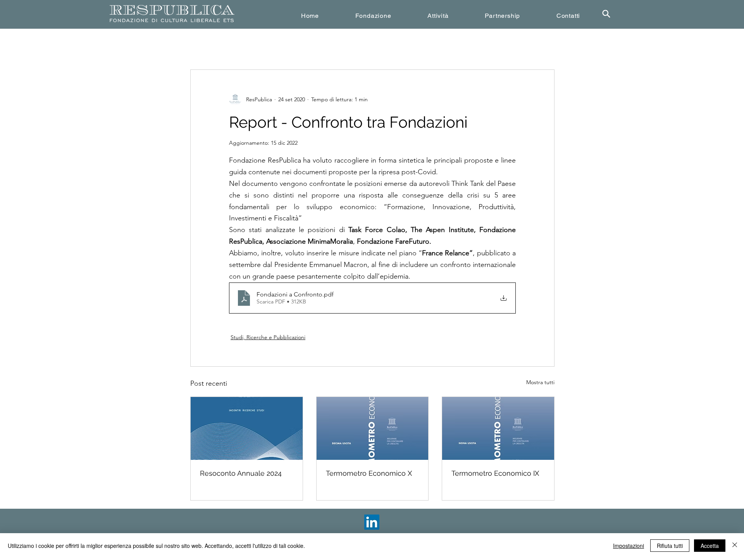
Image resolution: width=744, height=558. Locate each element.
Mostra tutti (540, 382)
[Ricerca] (606, 14)
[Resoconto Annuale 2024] (247, 428)
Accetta (710, 545)
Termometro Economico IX (495, 473)
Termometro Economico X (369, 473)
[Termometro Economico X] (373, 428)
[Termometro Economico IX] (498, 428)
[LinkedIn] (371, 522)
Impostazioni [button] (628, 545)
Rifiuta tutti (670, 545)
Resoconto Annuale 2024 (241, 473)
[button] (373, 15)
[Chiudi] (734, 545)
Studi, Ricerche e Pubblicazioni (268, 337)
